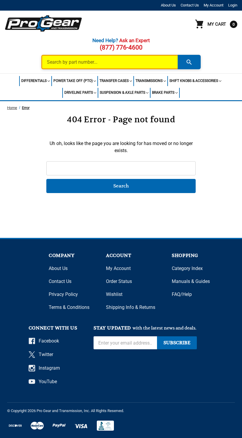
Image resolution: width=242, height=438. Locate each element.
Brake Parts (163, 92)
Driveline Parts (78, 92)
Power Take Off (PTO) (73, 81)
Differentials (34, 81)
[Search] (189, 62)
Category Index (187, 268)
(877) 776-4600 (121, 47)
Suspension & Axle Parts (122, 92)
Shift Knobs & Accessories (193, 81)
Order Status (119, 281)
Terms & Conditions (69, 307)
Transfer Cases (114, 81)
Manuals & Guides (191, 281)
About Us (168, 5)
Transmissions (149, 81)
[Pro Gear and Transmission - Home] (44, 23)
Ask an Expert (134, 40)
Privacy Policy (63, 294)
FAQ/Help (182, 294)
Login (232, 5)
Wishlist (114, 294)
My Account (213, 5)
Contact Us (190, 5)
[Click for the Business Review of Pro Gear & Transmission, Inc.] (105, 426)
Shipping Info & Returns (130, 307)
